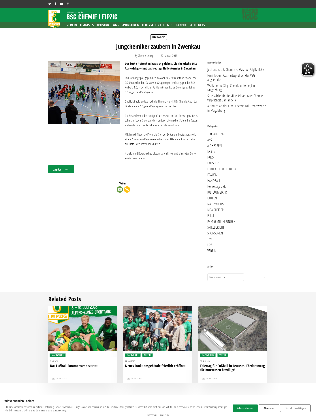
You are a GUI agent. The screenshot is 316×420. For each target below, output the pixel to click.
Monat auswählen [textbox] (217, 277)
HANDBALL (214, 180)
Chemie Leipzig (145, 55)
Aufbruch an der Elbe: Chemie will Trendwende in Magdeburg (236, 108)
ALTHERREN (214, 145)
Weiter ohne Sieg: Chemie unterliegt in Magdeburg (231, 87)
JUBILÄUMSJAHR (217, 192)
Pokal (210, 215)
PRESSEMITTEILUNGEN (221, 221)
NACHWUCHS (158, 37)
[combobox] (225, 277)
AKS (209, 140)
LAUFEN (212, 198)
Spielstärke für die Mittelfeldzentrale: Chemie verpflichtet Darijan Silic (235, 98)
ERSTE (211, 151)
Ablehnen (269, 408)
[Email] (120, 189)
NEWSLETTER (215, 210)
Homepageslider (217, 186)
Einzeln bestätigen (295, 408)
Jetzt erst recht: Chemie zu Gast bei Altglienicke (235, 69)
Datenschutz (152, 415)
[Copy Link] (127, 189)
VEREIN (211, 250)
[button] (61, 169)
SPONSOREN (215, 233)
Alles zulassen (245, 408)
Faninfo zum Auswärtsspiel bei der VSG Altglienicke (231, 77)
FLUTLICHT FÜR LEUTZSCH (222, 169)
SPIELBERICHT (215, 227)
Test (209, 239)
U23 (209, 245)
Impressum (164, 415)
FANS (210, 157)
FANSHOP (213, 163)
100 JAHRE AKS (216, 134)
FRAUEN (212, 175)
